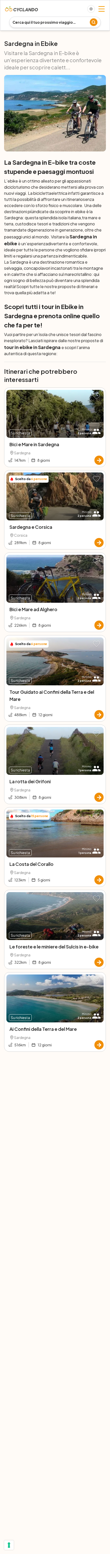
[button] (96, 396)
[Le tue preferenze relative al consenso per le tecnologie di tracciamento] (9, 1545)
